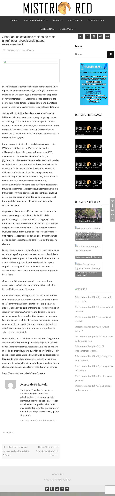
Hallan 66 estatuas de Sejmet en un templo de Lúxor (47, 449)
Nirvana (58, 478)
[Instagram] (112, 210)
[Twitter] (112, 201)
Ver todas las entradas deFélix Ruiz (38, 419)
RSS (84, 289)
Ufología (30, 49)
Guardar (10, 431)
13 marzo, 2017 (14, 49)
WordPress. (67, 478)
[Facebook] (112, 205)
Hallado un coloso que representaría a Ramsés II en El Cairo (16, 449)
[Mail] (112, 214)
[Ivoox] (112, 219)
